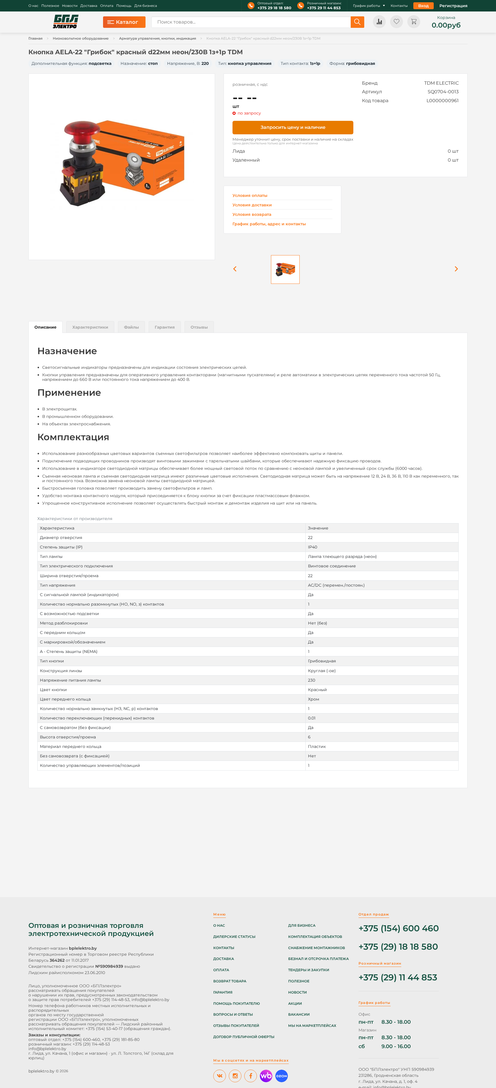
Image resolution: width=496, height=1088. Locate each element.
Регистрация (453, 5)
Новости (70, 6)
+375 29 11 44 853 (324, 8)
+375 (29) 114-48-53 (110, 999)
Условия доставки (252, 205)
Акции (295, 1004)
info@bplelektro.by (150, 999)
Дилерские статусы (234, 937)
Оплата (106, 6)
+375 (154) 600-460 (81, 1039)
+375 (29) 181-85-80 (121, 1039)
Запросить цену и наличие (293, 127)
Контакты (399, 6)
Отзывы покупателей (236, 1026)
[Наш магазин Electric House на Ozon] (281, 1076)
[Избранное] (396, 21)
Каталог (127, 22)
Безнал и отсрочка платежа (318, 959)
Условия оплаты (250, 195)
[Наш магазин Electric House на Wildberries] (266, 1076)
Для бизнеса (145, 6)
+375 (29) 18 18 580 (398, 947)
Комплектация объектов (315, 937)
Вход (423, 5)
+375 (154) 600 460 (399, 929)
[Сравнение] (379, 21)
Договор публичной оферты (243, 1037)
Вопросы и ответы (233, 1015)
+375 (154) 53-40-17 (104, 1028)
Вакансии (299, 1015)
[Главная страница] (66, 22)
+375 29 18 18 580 (274, 8)
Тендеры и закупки (308, 970)
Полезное (50, 6)
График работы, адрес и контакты (269, 224)
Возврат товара (229, 981)
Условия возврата (251, 214)
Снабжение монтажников (316, 948)
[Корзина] (413, 21)
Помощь (123, 6)
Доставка (88, 6)
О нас (33, 6)
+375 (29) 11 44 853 (398, 978)
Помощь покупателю (236, 1004)
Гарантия (222, 992)
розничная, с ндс (250, 84)
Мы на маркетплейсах (312, 1026)
